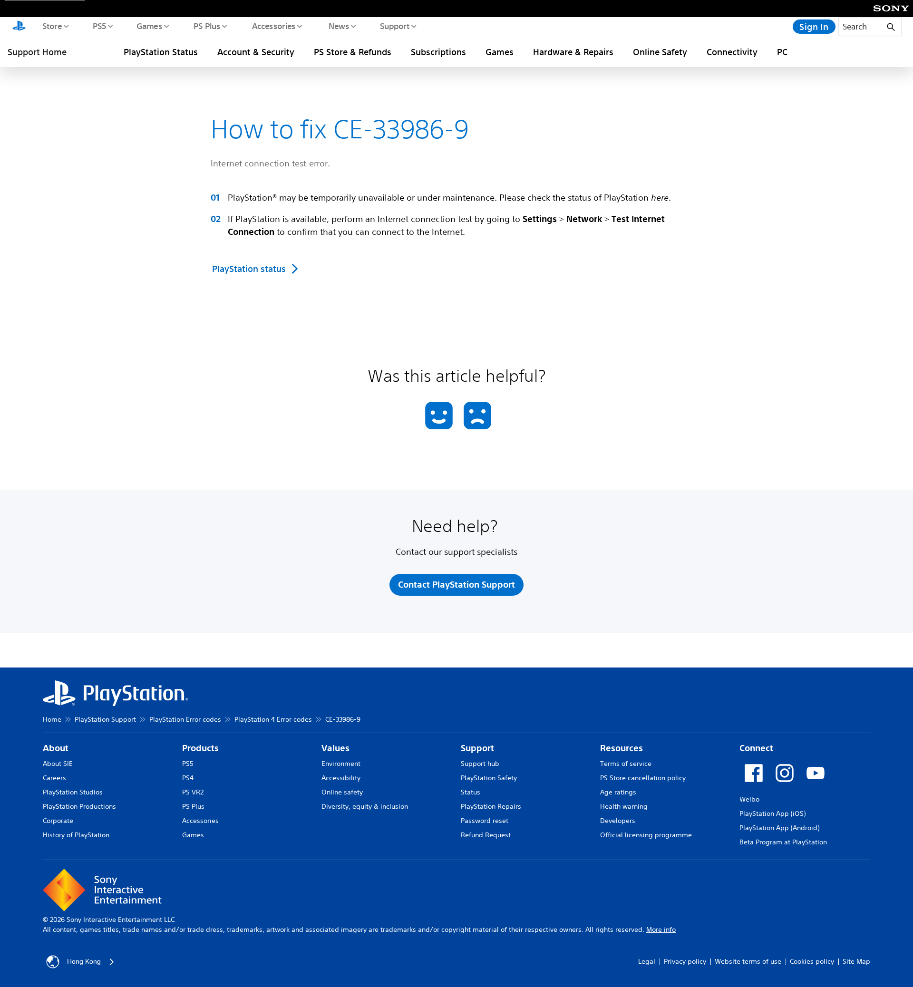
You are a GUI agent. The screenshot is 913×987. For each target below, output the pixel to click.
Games (149, 25)
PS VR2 (193, 792)
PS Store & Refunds (352, 52)
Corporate (58, 820)
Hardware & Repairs (573, 52)
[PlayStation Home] (19, 27)
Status (470, 792)
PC (782, 52)
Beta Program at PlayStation (783, 842)
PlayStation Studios (73, 792)
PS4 (188, 778)
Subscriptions (438, 52)
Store (51, 25)
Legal (646, 961)
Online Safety (660, 52)
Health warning (624, 806)
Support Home (37, 52)
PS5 (99, 25)
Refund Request (486, 835)
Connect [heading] (756, 748)
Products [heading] (200, 748)
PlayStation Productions (79, 806)
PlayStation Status (161, 52)
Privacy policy (685, 961)
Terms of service (625, 763)
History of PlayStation (76, 835)
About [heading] (55, 748)
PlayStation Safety (489, 778)
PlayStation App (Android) (779, 827)
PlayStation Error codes (185, 719)
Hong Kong (84, 961)
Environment (340, 763)
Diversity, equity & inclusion (364, 806)
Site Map (856, 961)
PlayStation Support (105, 719)
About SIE (58, 763)
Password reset (484, 820)
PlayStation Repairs (491, 806)
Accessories (273, 25)
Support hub (480, 763)
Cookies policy (812, 961)
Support (394, 25)
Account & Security (255, 52)
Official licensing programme (646, 835)
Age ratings (618, 792)
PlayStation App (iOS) (772, 813)
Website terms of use (748, 961)
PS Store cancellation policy (643, 778)
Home (52, 719)
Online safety (342, 792)
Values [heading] (335, 748)
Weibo (749, 799)
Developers (617, 820)
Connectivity (732, 52)
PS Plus (206, 25)
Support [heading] (477, 748)
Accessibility (340, 778)
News (338, 25)
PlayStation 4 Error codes (273, 719)
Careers (54, 778)
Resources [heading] (621, 748)
